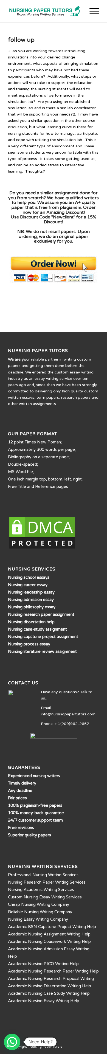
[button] (12, 1042)
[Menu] (91, 11)
